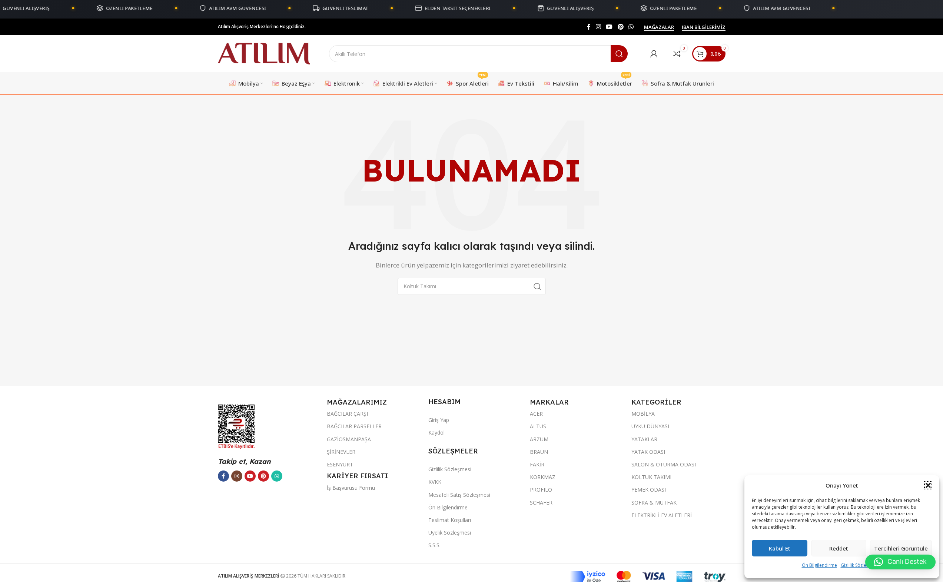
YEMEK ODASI (648, 489)
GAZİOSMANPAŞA (349, 439)
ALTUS (538, 426)
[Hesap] (653, 53)
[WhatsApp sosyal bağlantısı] (631, 26)
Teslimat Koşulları (449, 519)
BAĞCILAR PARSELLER (354, 426)
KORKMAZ (542, 476)
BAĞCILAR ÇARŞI (347, 413)
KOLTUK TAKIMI (651, 476)
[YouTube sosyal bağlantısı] (609, 26)
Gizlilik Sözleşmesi (860, 565)
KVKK (434, 481)
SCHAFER (541, 502)
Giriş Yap (438, 419)
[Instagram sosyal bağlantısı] (598, 26)
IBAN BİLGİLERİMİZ (703, 27)
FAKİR (537, 464)
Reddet (838, 548)
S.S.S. (434, 545)
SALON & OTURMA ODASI (663, 464)
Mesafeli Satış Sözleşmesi (459, 494)
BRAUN (539, 451)
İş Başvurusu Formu (351, 487)
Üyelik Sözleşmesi (449, 532)
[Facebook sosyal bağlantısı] (588, 26)
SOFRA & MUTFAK (654, 502)
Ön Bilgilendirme (819, 565)
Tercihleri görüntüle (901, 548)
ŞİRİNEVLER (341, 451)
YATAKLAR (644, 439)
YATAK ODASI (648, 451)
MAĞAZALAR (659, 27)
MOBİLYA (643, 413)
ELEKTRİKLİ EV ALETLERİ (661, 515)
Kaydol (436, 432)
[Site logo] (264, 53)
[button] (928, 485)
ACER (536, 413)
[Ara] (619, 53)
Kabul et (779, 548)
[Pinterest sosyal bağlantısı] (620, 26)
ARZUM (539, 439)
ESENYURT (340, 464)
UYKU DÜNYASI (650, 426)
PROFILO (541, 489)
